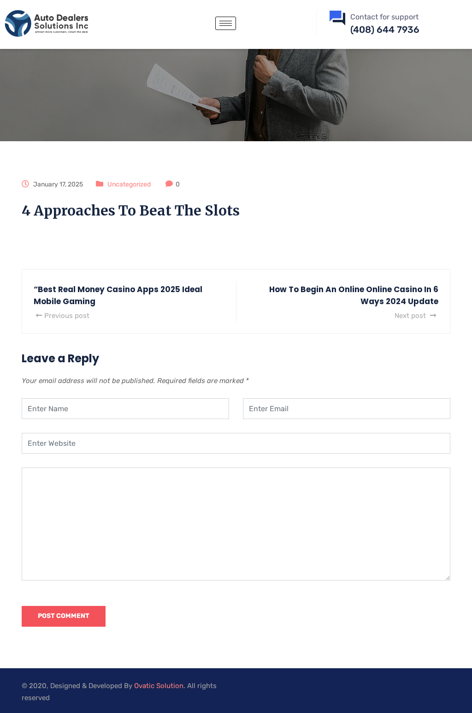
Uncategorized (129, 184)
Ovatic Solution (158, 686)
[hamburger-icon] (225, 23)
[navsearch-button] (290, 21)
